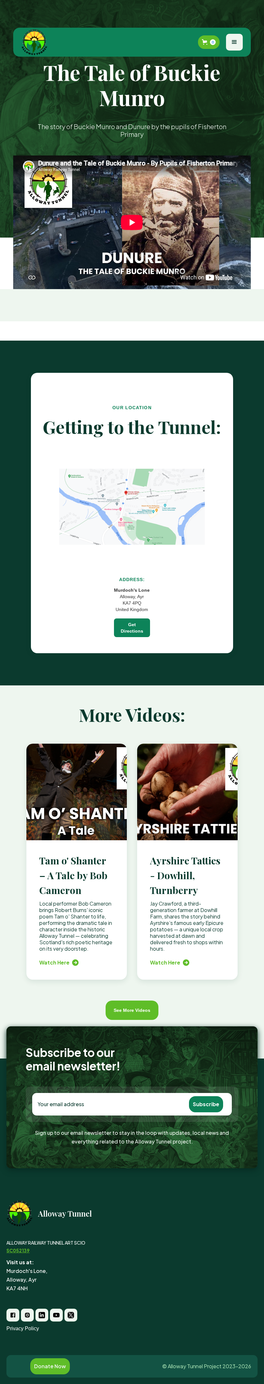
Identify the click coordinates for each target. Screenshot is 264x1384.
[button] (209, 42)
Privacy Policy (22, 1328)
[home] (35, 42)
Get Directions (132, 628)
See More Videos (132, 1010)
